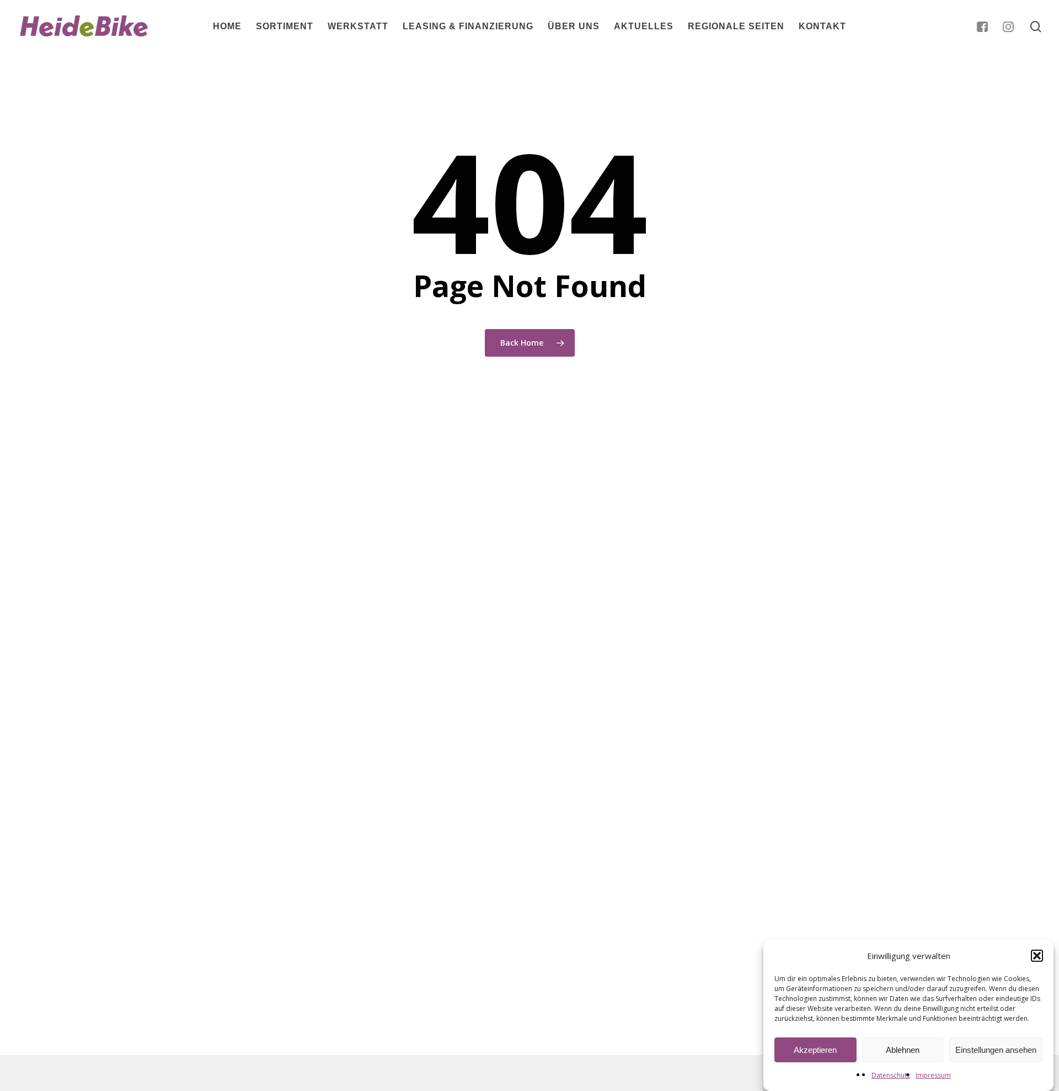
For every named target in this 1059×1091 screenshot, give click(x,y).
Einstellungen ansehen (995, 1050)
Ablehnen (902, 1050)
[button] (1036, 955)
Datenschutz (890, 1075)
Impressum (933, 1075)
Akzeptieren (815, 1050)
